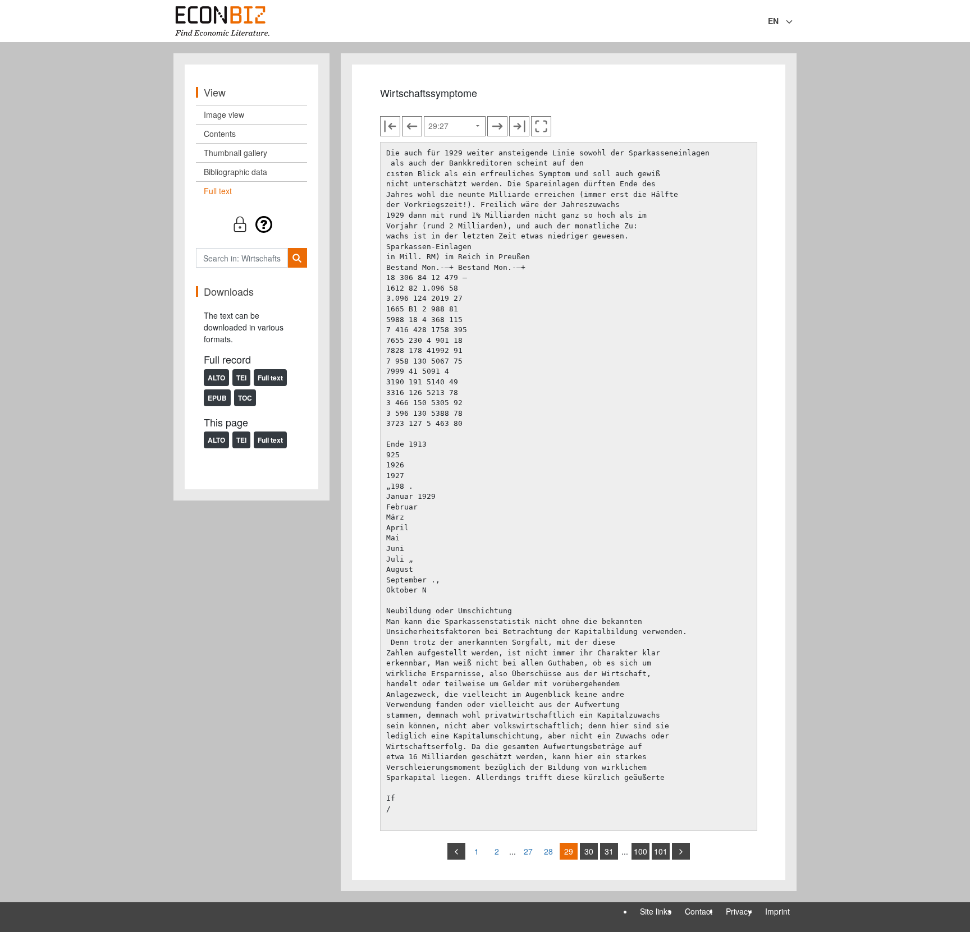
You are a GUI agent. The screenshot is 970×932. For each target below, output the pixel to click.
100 (640, 851)
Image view (224, 114)
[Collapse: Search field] (795, 22)
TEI (241, 378)
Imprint (777, 911)
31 (609, 851)
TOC (245, 398)
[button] (251, 224)
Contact (698, 911)
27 (528, 851)
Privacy (739, 911)
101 (660, 851)
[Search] (297, 258)
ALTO (216, 378)
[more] (681, 851)
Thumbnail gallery (235, 152)
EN (773, 20)
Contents (220, 133)
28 (548, 851)
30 (588, 851)
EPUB (217, 398)
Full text (218, 190)
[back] (456, 851)
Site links (655, 911)
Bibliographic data (235, 171)
